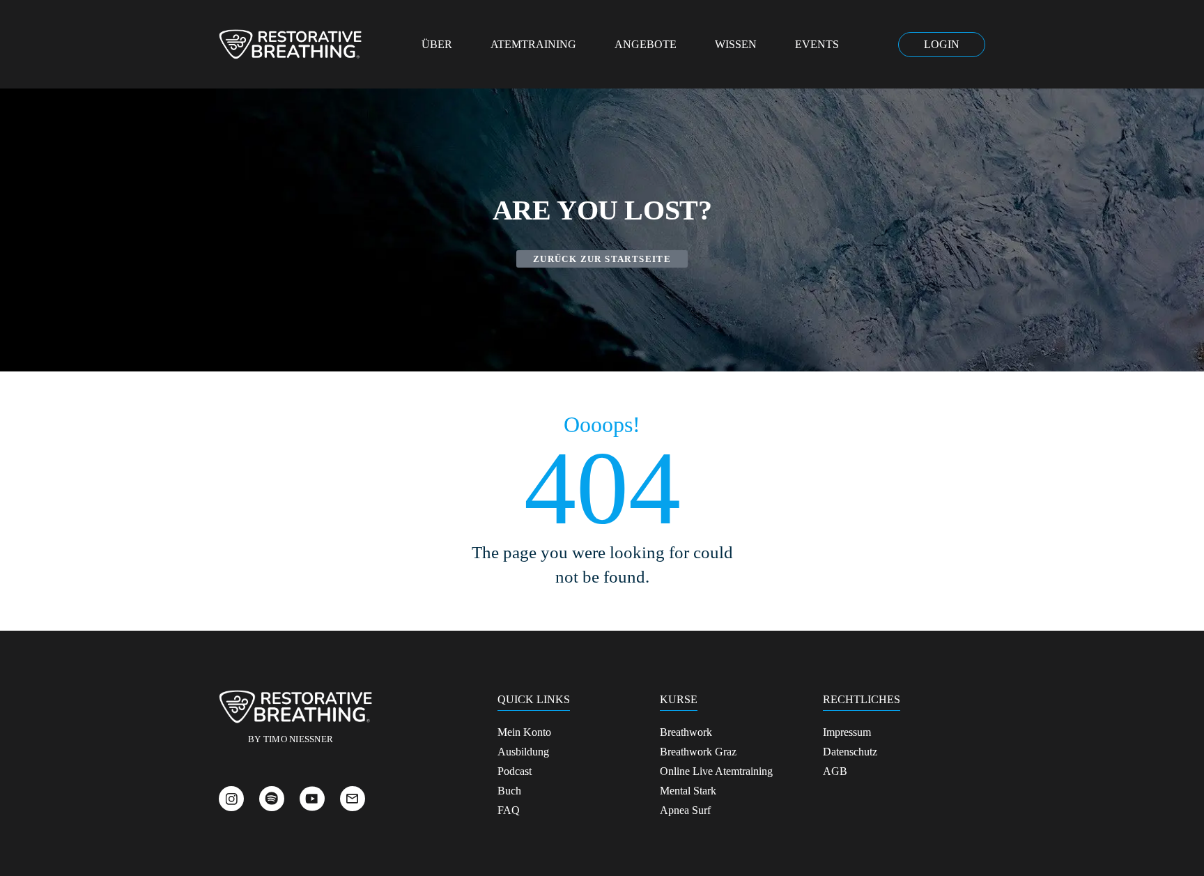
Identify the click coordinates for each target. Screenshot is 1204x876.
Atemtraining (533, 44)
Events (817, 44)
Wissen (736, 44)
